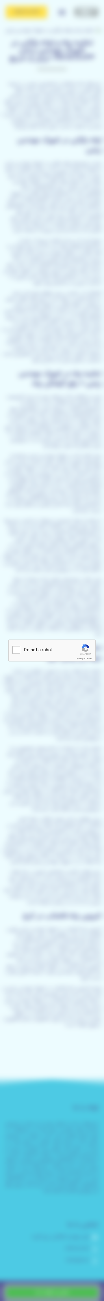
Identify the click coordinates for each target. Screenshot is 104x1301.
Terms (88, 658)
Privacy (80, 658)
